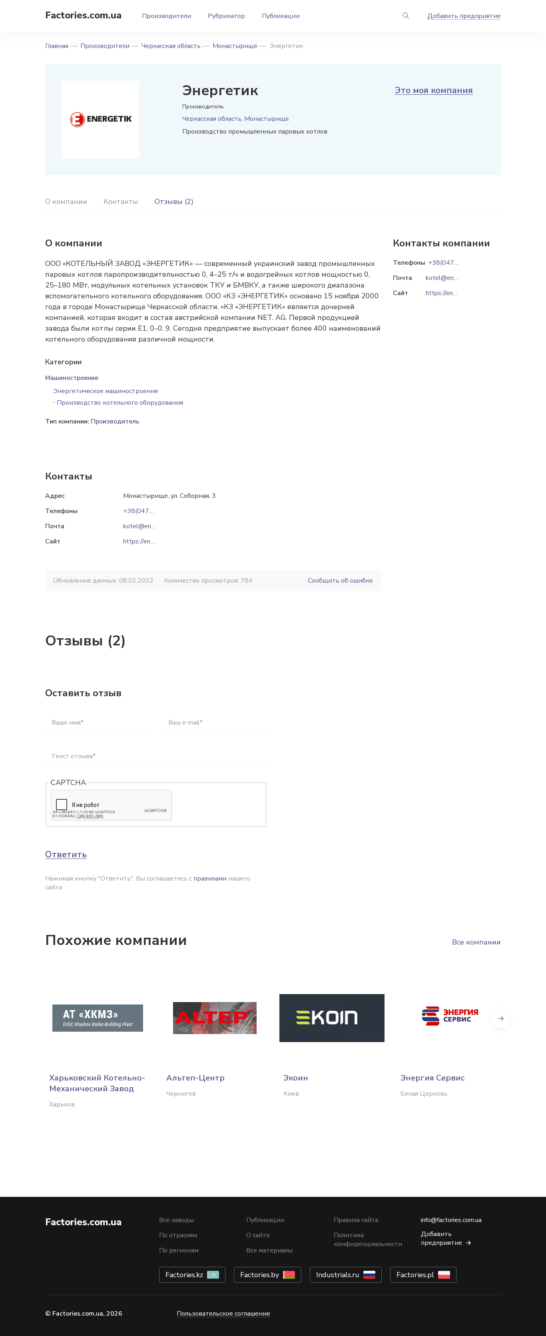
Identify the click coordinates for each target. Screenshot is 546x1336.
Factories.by (259, 1275)
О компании (66, 201)
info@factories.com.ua (451, 1220)
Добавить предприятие (464, 16)
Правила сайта (356, 1220)
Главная (56, 46)
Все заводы (176, 1220)
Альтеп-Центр (195, 1077)
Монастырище (235, 46)
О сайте (258, 1235)
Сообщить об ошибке (340, 580)
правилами (210, 878)
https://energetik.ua (150, 541)
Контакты (121, 201)
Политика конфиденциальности (368, 1239)
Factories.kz (184, 1275)
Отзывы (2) (174, 201)
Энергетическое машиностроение (105, 391)
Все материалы (269, 1250)
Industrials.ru (337, 1275)
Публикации (281, 16)
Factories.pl (415, 1275)
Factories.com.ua (83, 15)
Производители (166, 16)
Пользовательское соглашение (223, 1313)
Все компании (476, 942)
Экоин (295, 1077)
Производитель (115, 421)
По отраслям (178, 1235)
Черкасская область (171, 46)
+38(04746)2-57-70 (153, 511)
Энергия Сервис (433, 1077)
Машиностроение (71, 377)
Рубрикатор (226, 16)
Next (501, 1018)
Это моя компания (434, 90)
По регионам (179, 1250)
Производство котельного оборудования (120, 402)
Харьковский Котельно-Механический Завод (97, 1083)
